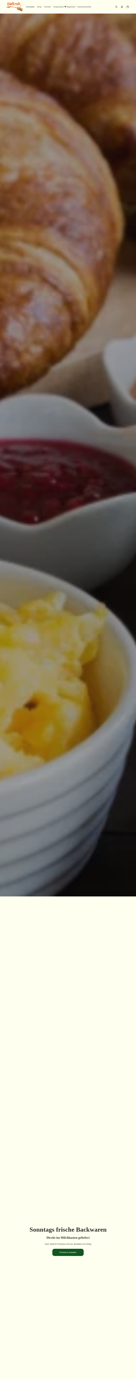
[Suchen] (116, 7)
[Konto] (122, 7)
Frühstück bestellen (68, 1252)
